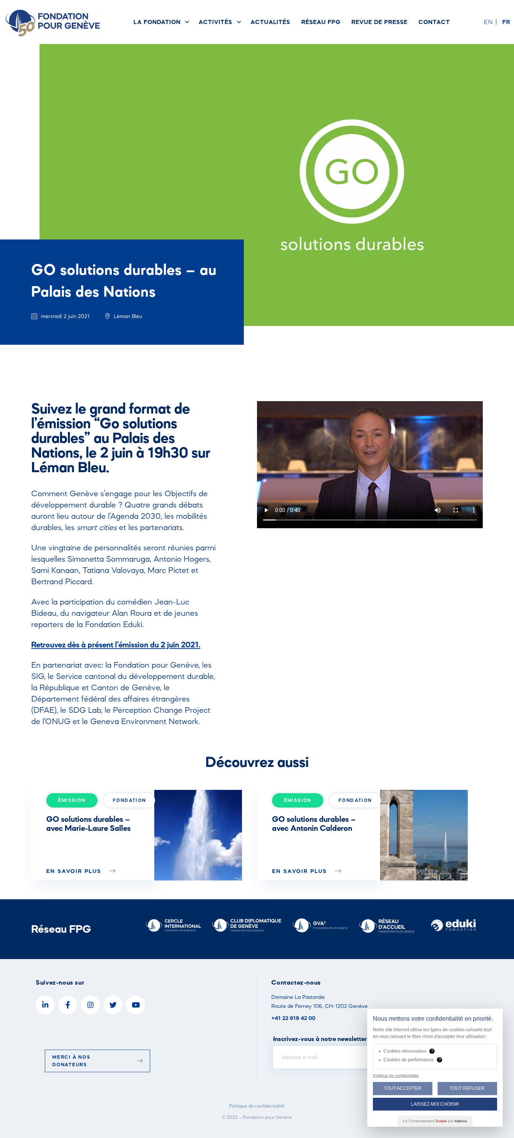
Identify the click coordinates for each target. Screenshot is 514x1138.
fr (506, 22)
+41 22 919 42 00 (293, 1018)
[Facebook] (67, 1005)
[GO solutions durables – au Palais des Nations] (198, 835)
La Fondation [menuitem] (157, 22)
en (488, 22)
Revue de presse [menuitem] (379, 22)
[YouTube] (135, 1005)
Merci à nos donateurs (71, 1061)
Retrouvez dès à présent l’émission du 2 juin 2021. (115, 644)
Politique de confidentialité (256, 1105)
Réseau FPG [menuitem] (320, 22)
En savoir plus (74, 871)
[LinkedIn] (45, 1005)
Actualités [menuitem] (270, 22)
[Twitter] (112, 1005)
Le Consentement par (435, 1121)
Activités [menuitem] (215, 22)
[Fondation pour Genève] (53, 22)
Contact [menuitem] (434, 22)
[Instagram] (90, 1005)
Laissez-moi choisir (435, 1104)
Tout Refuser (467, 1088)
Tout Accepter (402, 1088)
